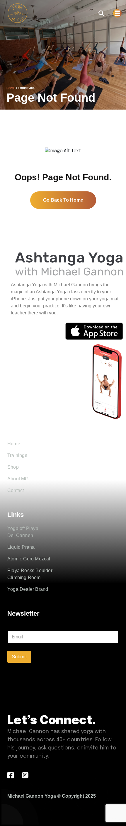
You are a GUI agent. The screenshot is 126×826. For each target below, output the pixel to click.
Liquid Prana (21, 547)
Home (10, 88)
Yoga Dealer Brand (27, 589)
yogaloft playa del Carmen (22, 532)
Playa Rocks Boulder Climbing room (29, 574)
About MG (18, 478)
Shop (13, 467)
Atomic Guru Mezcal (28, 558)
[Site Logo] (17, 13)
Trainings (17, 455)
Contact (15, 490)
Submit (19, 656)
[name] (101, 13)
